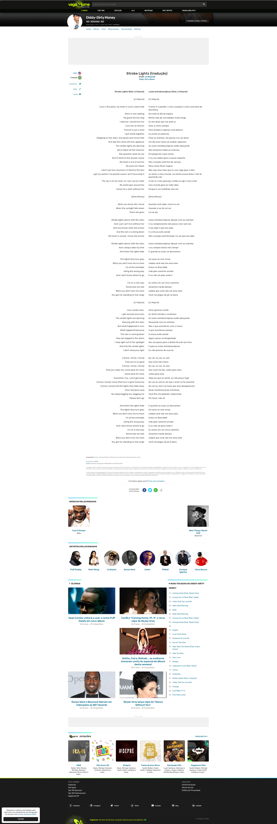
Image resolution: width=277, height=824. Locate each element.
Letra (75, 73)
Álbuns (96, 29)
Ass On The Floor (179, 642)
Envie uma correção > (156, 481)
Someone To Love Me (180, 638)
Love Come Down (179, 634)
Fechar (21, 819)
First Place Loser (179, 695)
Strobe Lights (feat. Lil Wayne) (184, 678)
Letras (88, 29)
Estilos (118, 11)
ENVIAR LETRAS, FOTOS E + (198, 21)
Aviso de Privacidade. (27, 814)
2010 (96, 461)
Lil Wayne (149, 76)
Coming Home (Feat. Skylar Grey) (185, 593)
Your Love (176, 657)
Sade (174, 610)
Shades (175, 662)
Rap (88, 21)
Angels (175, 630)
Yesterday (176, 674)
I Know (175, 670)
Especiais (72, 785)
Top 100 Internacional (76, 793)
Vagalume (79, 4)
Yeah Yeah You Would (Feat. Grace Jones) (186, 648)
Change (175, 687)
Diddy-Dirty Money (100, 17)
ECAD (88, 463)
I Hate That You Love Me (182, 601)
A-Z (133, 11)
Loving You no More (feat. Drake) (185, 597)
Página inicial (90, 25)
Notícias (149, 11)
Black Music (95, 21)
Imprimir (75, 94)
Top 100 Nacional (75, 790)
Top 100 (101, 11)
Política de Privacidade (191, 790)
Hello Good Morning (180, 606)
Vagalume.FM (188, 11)
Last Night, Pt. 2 (178, 691)
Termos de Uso (187, 787)
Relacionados (113, 29)
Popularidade (126, 29)
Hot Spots (167, 11)
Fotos (103, 29)
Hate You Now (178, 653)
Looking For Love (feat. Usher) (184, 666)
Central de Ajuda (188, 785)
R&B (102, 21)
